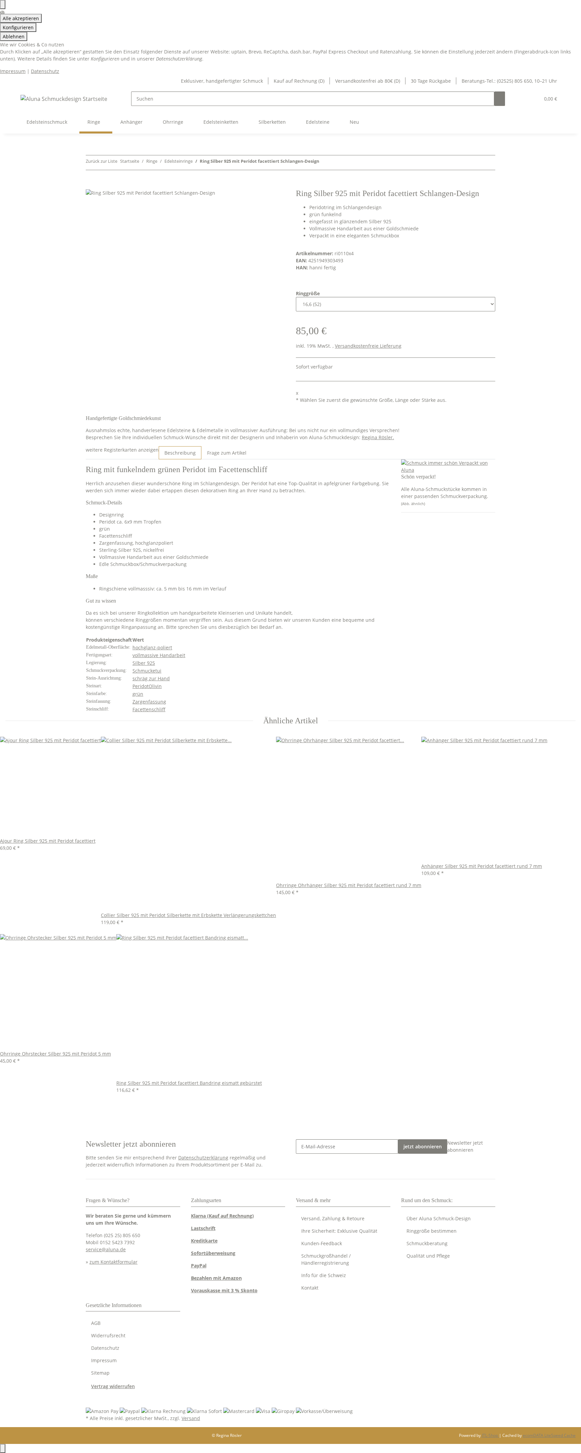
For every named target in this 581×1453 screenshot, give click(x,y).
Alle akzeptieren (21, 18)
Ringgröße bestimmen (431, 1231)
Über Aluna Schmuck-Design (438, 1218)
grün (137, 694)
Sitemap (100, 1373)
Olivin (155, 686)
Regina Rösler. (378, 437)
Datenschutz (45, 71)
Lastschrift (203, 1228)
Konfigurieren (18, 27)
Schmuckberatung (427, 1243)
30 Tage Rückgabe (431, 81)
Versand (191, 1418)
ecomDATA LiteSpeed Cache (549, 1435)
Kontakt (309, 1288)
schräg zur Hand (151, 678)
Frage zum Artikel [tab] (226, 453)
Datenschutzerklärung (203, 1157)
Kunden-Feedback (321, 1243)
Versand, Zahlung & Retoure (332, 1218)
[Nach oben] (2, 1448)
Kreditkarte (204, 1240)
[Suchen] (499, 98)
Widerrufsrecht (108, 1335)
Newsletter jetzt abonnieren (465, 1146)
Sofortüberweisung (213, 1253)
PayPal (198, 1265)
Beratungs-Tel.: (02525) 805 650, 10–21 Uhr (509, 81)
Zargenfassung (149, 701)
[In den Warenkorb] (91, 185)
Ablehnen (14, 36)
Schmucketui (146, 670)
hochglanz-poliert (152, 647)
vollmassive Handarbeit (158, 655)
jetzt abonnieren (422, 1146)
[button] (521, 98)
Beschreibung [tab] (180, 453)
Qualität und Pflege (428, 1256)
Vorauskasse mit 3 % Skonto (224, 1290)
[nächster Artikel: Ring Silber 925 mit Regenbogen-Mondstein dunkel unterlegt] (337, 162)
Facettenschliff (148, 709)
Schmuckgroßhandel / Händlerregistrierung (326, 1259)
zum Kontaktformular (113, 1262)
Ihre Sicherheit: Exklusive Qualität (339, 1231)
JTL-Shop (490, 1435)
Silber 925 (143, 663)
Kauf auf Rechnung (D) (299, 81)
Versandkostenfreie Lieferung (368, 346)
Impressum (13, 71)
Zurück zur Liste (101, 161)
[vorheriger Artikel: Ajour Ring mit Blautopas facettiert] (324, 162)
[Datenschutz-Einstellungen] (2, 4)
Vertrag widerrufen (113, 1386)
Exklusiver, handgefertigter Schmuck (222, 81)
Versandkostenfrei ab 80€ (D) (367, 81)
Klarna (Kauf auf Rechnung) (222, 1216)
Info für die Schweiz (323, 1275)
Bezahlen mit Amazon (216, 1278)
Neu (354, 122)
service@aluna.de (106, 1249)
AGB (96, 1323)
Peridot (140, 686)
